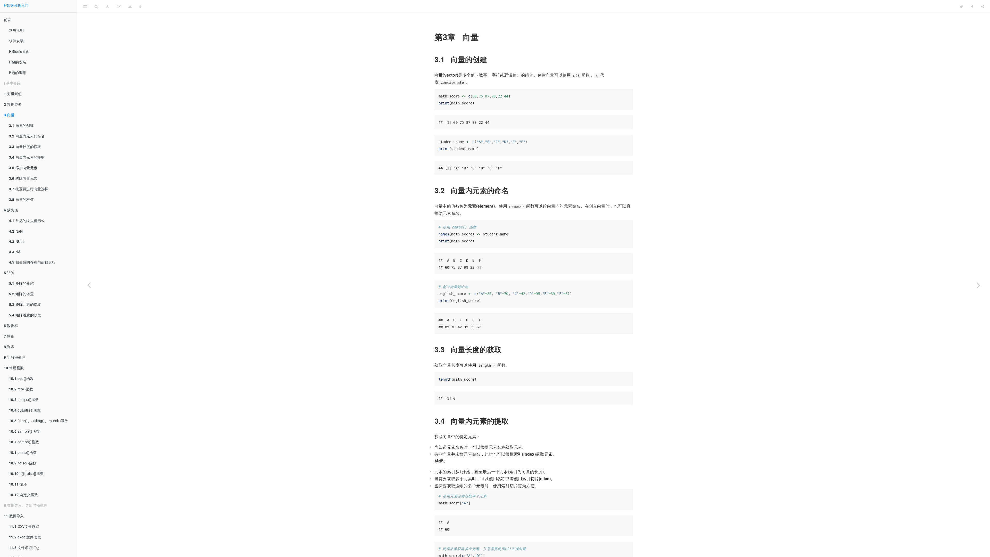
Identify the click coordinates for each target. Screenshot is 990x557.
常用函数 (14, 367)
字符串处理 (14, 357)
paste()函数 (23, 452)
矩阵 (9, 272)
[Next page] (978, 285)
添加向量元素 (23, 167)
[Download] (130, 6)
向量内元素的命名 (27, 135)
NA (14, 251)
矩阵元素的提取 (25, 304)
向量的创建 (21, 125)
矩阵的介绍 (21, 283)
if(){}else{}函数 (26, 473)
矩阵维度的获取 (25, 314)
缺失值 (11, 209)
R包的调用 (17, 72)
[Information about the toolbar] (140, 6)
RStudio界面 (19, 51)
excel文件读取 (25, 536)
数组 (9, 336)
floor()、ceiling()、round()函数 (38, 420)
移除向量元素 (23, 178)
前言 (7, 19)
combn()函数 (24, 441)
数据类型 (13, 104)
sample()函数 (24, 431)
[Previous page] (89, 285)
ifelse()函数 (22, 462)
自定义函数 (23, 494)
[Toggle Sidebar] (85, 6)
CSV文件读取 (24, 526)
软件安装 (16, 40)
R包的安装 (17, 61)
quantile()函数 (25, 410)
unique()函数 (24, 399)
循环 (18, 484)
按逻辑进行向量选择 (28, 188)
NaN (16, 231)
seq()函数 (21, 378)
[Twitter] (961, 6)
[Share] (982, 6)
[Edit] (119, 6)
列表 (9, 346)
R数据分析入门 (16, 5)
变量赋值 (13, 93)
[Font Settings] (107, 6)
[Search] (96, 6)
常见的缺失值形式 (27, 220)
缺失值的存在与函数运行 (32, 262)
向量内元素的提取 (27, 157)
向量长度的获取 (25, 146)
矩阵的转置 (21, 293)
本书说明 (16, 30)
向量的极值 (21, 199)
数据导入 (14, 515)
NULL (17, 241)
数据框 (11, 325)
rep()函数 (21, 388)
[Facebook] (972, 6)
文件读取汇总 (24, 547)
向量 (9, 114)
